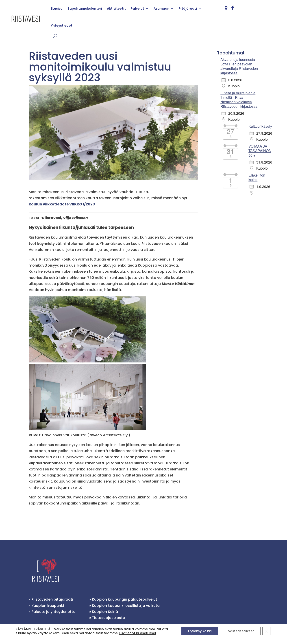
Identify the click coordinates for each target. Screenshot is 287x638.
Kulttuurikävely (260, 126)
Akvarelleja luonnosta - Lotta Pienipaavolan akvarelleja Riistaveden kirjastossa (239, 66)
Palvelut (137, 8)
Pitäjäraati (188, 8)
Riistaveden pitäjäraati (52, 599)
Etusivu (57, 8)
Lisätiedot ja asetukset (137, 633)
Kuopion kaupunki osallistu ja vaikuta (126, 605)
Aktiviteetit (116, 8)
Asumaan (161, 8)
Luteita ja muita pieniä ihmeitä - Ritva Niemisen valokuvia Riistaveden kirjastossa (238, 99)
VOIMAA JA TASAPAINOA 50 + (259, 151)
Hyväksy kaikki (199, 631)
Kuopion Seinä (105, 611)
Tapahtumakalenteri (84, 8)
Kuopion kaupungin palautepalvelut (124, 599)
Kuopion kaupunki (47, 605)
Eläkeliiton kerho (256, 177)
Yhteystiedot (61, 25)
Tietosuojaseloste (108, 617)
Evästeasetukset (240, 631)
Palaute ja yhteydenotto (53, 611)
